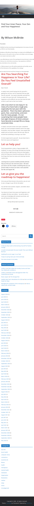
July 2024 (3, 343)
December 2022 (5, 384)
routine (3, 480)
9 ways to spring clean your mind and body (12, 257)
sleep (2, 483)
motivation (4, 472)
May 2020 (3, 440)
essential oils (4, 460)
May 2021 (3, 422)
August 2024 (4, 340)
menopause (4, 467)
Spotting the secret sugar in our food (11, 254)
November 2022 (5, 386)
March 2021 (4, 427)
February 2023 (5, 379)
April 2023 (4, 374)
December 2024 (5, 335)
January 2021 (4, 430)
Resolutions (4, 478)
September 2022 (5, 389)
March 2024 (4, 350)
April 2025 (4, 330)
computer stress (5, 454)
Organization (4, 475)
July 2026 (3, 297)
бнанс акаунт (4, 277)
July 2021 (3, 417)
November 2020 (5, 435)
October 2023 (4, 361)
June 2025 (3, 325)
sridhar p (3, 268)
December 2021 (5, 409)
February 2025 (5, 333)
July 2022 (3, 394)
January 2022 (4, 407)
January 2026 (4, 307)
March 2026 (4, 304)
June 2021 (3, 420)
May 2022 (3, 397)
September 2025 (5, 317)
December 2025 (5, 309)
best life (3, 449)
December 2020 (5, 433)
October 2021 (4, 412)
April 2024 (4, 348)
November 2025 (5, 312)
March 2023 (4, 376)
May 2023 (3, 371)
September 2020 (5, 438)
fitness (3, 462)
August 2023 (4, 366)
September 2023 (5, 363)
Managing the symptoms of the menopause (12, 283)
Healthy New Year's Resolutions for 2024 (12, 279)
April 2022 (4, 399)
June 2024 (3, 345)
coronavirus (4, 457)
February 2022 (5, 404)
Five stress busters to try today (9, 259)
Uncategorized (5, 488)
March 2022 (4, 402)
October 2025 (4, 315)
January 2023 (4, 381)
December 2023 (5, 358)
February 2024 (5, 353)
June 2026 (3, 299)
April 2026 (4, 302)
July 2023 (3, 368)
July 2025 (3, 322)
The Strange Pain (14, 277)
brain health (4, 452)
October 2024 (4, 338)
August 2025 (4, 320)
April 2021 (4, 425)
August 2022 (4, 392)
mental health (5, 470)
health (3, 465)
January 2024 (4, 356)
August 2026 (4, 294)
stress (2, 485)
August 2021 (4, 415)
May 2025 (3, 327)
